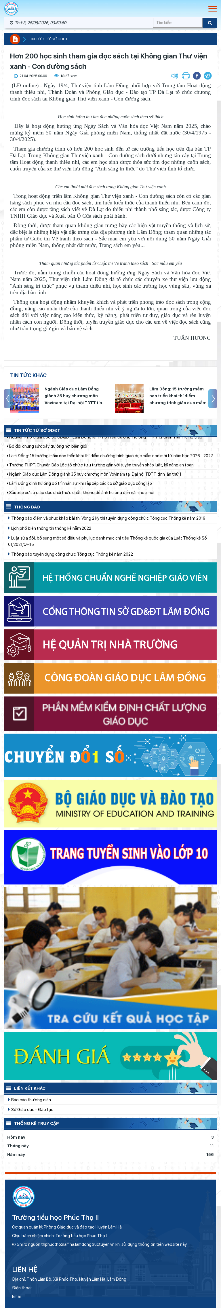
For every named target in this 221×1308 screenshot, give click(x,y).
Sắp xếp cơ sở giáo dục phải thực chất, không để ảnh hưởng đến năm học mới (81, 454)
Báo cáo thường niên (30, 1099)
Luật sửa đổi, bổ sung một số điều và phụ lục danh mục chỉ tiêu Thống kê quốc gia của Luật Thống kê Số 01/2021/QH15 (107, 541)
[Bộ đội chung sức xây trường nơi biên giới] (129, 398)
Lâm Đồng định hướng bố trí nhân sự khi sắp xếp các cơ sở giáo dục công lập (80, 445)
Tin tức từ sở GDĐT (48, 39)
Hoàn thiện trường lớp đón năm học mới (45, 473)
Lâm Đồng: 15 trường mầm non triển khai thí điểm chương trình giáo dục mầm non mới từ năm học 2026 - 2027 (73, 396)
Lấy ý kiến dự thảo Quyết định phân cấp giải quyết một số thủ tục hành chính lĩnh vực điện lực (95, 463)
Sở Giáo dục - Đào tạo (32, 1109)
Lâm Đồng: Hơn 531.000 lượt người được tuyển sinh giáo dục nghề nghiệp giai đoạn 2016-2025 (98, 482)
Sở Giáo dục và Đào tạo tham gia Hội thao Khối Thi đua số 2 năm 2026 (73, 491)
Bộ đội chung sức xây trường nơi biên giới (179, 392)
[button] (208, 76)
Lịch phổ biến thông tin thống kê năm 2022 (50, 528)
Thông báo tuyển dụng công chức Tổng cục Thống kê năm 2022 (71, 554)
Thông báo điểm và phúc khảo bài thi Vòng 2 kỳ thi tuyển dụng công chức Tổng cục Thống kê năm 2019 (107, 518)
